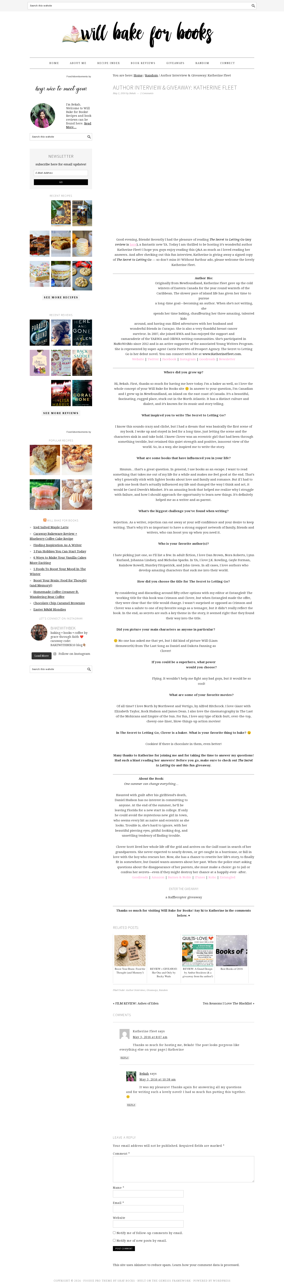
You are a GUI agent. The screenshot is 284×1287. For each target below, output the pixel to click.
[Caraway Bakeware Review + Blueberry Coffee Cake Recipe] (61, 213)
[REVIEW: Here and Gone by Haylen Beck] (82, 333)
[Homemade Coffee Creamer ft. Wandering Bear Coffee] (82, 213)
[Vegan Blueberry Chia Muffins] (77, 460)
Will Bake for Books (142, 33)
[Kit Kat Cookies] (82, 275)
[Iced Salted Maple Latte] (39, 210)
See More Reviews (61, 413)
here (133, 244)
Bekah (144, 1073)
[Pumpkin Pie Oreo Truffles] (77, 494)
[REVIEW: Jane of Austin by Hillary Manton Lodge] (39, 363)
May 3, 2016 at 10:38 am (158, 1079)
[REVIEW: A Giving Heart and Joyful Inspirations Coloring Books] (61, 363)
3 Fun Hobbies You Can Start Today (59, 551)
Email (118, 1203)
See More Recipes (61, 297)
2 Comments (146, 93)
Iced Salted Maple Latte (51, 527)
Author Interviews (135, 990)
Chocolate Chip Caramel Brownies (59, 603)
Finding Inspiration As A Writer (57, 545)
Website (119, 1217)
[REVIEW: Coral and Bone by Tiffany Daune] (82, 393)
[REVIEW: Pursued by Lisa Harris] (61, 393)
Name (118, 1187)
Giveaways (152, 990)
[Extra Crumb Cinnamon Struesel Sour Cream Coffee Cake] (45, 460)
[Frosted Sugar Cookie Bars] (39, 274)
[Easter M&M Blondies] (61, 244)
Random (163, 990)
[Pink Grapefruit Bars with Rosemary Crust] (45, 494)
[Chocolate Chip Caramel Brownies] (39, 244)
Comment (121, 1153)
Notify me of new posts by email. (142, 1240)
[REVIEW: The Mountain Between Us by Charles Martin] (61, 333)
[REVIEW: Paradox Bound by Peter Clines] (39, 333)
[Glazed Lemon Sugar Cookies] (82, 244)
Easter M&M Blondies (49, 609)
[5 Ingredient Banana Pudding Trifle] (61, 274)
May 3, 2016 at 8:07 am (150, 1037)
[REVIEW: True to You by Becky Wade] (39, 393)
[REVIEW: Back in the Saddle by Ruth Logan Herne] (82, 363)
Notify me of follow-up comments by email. (150, 1233)
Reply (125, 1057)
